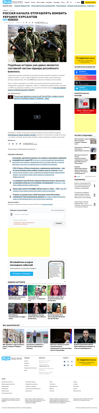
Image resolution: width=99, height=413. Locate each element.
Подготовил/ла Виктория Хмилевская (21, 149)
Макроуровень (5, 386)
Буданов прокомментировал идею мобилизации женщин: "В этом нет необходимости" (81, 170)
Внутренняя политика (7, 382)
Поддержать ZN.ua (90, 2)
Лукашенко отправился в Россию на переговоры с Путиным (82, 149)
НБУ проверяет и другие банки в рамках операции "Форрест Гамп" (82, 141)
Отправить (59, 223)
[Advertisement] (29, 242)
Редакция (26, 363)
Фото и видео (41, 2)
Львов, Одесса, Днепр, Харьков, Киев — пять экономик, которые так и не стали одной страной (83, 204)
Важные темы (7, 6)
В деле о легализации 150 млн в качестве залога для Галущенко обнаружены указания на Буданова (83, 185)
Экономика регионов (7, 393)
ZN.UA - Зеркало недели (85, 110)
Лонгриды (57, 2)
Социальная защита (30, 382)
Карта (25, 370)
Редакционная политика (30, 368)
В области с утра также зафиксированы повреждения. (39, 183)
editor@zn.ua (47, 373)
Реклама (26, 365)
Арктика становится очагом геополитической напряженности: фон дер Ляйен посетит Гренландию (81, 159)
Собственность (77, 391)
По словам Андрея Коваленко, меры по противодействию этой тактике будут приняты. (39, 197)
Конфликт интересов (31, 386)
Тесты (63, 2)
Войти (78, 2)
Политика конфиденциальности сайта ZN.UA (86, 407)
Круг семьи (76, 386)
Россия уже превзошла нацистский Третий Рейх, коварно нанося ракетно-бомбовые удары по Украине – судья (39, 97)
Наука (51, 382)
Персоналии (29, 391)
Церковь (52, 388)
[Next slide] (95, 6)
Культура (52, 391)
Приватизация (5, 391)
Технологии (52, 384)
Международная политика (8, 384)
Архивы (26, 361)
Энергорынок (5, 388)
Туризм (75, 388)
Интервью (49, 2)
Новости (27, 2)
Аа (82, 2)
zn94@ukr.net (42, 370)
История (75, 384)
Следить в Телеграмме (22, 274)
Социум (75, 382)
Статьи (33, 2)
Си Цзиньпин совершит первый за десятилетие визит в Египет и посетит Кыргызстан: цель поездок (83, 195)
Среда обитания (53, 386)
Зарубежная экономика (31, 384)
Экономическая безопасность (33, 388)
